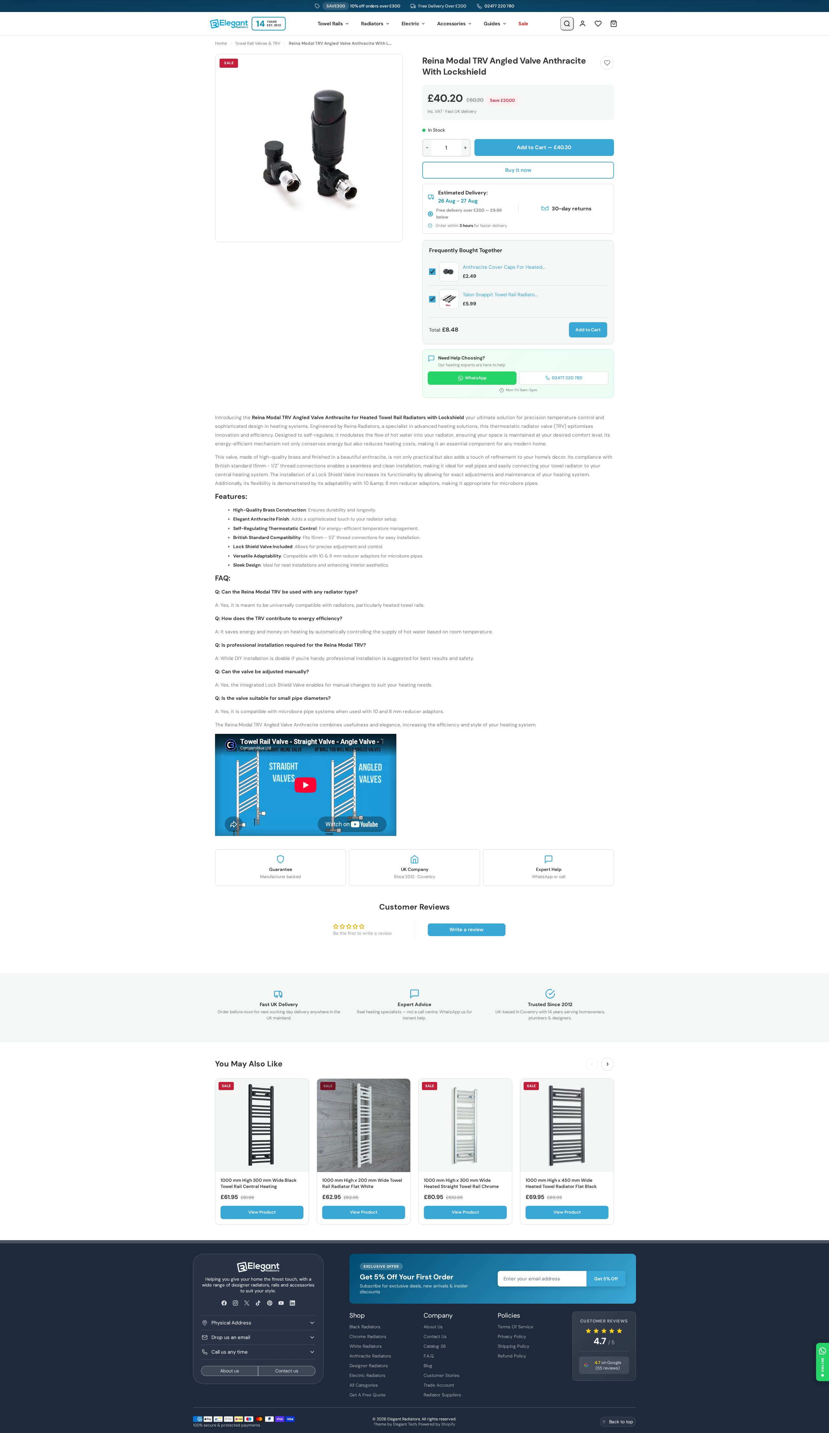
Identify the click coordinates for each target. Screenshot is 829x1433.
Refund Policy (512, 1356)
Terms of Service (515, 1327)
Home (221, 43)
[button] (822, 1362)
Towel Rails (330, 23)
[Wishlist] (598, 23)
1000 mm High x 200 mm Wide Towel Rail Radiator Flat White (362, 1183)
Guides (492, 23)
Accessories (451, 23)
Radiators (372, 23)
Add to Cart (588, 330)
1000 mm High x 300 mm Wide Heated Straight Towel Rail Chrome (461, 1183)
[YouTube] (281, 1303)
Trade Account (439, 1385)
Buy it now (518, 170)
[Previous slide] (591, 1064)
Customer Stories (442, 1375)
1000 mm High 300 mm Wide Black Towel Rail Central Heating (259, 1183)
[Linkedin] (292, 1303)
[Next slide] (607, 1064)
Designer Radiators (368, 1365)
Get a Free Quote (367, 1395)
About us (229, 1371)
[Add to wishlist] (607, 63)
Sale (523, 23)
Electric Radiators (367, 1375)
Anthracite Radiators (370, 1356)
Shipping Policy (513, 1346)
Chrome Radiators (367, 1336)
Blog (428, 1365)
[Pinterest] (269, 1303)
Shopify (448, 1424)
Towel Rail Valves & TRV (257, 43)
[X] (247, 1303)
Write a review (466, 929)
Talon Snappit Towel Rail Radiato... (500, 294)
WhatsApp (475, 378)
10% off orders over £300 (363, 6)
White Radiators (365, 1346)
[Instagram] (235, 1303)
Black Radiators (364, 1327)
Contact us (286, 1371)
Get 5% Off (606, 1279)
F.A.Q (429, 1356)
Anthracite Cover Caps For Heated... (504, 267)
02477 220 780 (499, 6)
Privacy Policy (512, 1336)
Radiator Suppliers (442, 1395)
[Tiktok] (258, 1303)
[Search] (567, 23)
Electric (410, 23)
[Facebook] (224, 1303)
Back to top (621, 1422)
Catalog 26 (435, 1346)
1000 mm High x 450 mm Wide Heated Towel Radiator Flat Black (561, 1183)
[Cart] (613, 23)
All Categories (363, 1385)
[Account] (582, 23)
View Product (262, 1212)
